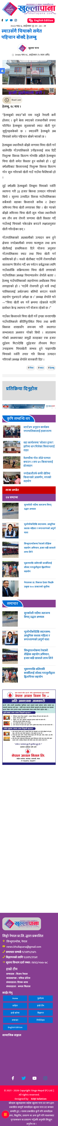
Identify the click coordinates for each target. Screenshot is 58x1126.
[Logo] (29, 9)
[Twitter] (6, 20)
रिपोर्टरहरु (41, 1020)
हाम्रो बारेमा (15, 1013)
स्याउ (42, 368)
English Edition (43, 20)
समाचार (15, 1020)
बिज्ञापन (40, 1013)
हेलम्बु (52, 368)
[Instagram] (15, 20)
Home (15, 998)
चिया (32, 368)
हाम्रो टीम (40, 1005)
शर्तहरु (15, 1005)
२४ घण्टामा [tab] (12, 497)
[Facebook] (2, 20)
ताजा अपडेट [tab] (12, 489)
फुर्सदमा (40, 998)
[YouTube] (11, 20)
